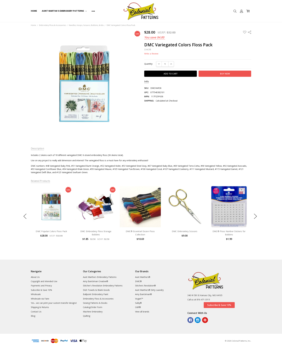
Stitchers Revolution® (145, 285)
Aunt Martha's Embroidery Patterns (63, 10)
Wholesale (36, 294)
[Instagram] (198, 320)
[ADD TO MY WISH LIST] (67, 196)
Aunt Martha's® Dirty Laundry (149, 290)
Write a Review (151, 54)
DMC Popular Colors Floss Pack (51, 231)
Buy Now (51, 221)
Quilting (86, 315)
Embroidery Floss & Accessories (98, 298)
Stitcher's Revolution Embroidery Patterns (102, 285)
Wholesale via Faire (40, 298)
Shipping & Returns (40, 307)
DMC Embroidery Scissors (184, 231)
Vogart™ (139, 298)
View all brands (142, 311)
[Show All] (93, 11)
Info (146, 81)
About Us (35, 277)
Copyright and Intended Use (44, 281)
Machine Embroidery (93, 311)
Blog (33, 315)
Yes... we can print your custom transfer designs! (54, 303)
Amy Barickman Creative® (95, 281)
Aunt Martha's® (142, 277)
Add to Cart (51, 214)
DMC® (138, 281)
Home (34, 10)
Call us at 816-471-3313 (198, 299)
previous (25, 216)
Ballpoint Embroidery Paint (95, 294)
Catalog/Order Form (92, 307)
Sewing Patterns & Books (95, 303)
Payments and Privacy (41, 285)
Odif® (138, 307)
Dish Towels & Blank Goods (96, 290)
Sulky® (138, 303)
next (255, 216)
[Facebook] (190, 320)
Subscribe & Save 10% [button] (219, 305)
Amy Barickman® (143, 294)
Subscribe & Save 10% (41, 290)
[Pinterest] (205, 320)
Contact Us (36, 311)
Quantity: (148, 63)
